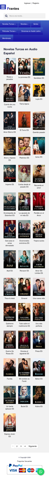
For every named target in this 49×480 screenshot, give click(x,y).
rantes (13, 8)
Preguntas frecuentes (24, 461)
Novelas (24, 24)
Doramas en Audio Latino (31, 31)
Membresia (6, 38)
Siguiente (33, 446)
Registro (35, 3)
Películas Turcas (8, 31)
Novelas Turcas (8, 24)
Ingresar (27, 3)
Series (35, 24)
